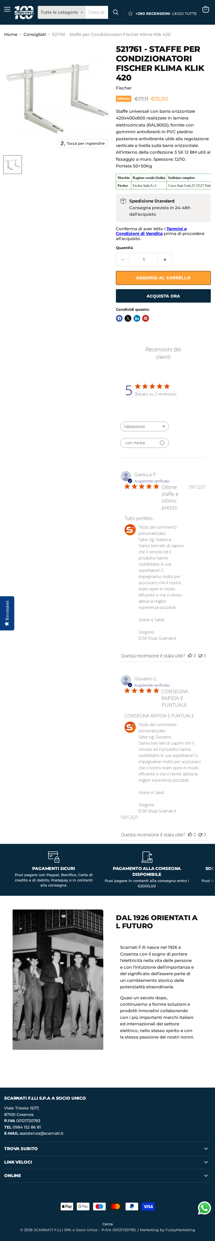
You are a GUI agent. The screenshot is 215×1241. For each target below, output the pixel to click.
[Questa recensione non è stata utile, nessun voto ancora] (200, 656)
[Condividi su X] (128, 318)
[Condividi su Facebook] (119, 318)
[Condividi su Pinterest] (145, 318)
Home (10, 34)
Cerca (107, 1224)
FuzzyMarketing (180, 1230)
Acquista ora (163, 296)
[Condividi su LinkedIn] (137, 318)
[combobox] (97, 12)
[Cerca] (115, 12)
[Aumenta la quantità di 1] (165, 260)
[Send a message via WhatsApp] (204, 1208)
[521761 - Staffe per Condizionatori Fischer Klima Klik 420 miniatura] (13, 165)
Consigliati (35, 34)
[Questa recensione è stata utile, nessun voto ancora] (190, 656)
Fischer (124, 88)
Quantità (124, 248)
